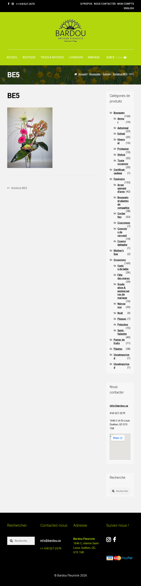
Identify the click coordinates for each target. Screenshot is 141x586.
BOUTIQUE (29, 57)
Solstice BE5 (120, 74)
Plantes (118, 348)
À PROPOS (86, 3)
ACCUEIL (12, 57)
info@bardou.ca (119, 405)
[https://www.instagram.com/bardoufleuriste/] (13, 4)
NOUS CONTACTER (105, 3)
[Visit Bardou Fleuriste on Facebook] (114, 540)
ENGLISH (129, 8)
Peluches (122, 324)
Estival (106, 74)
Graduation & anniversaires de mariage (123, 291)
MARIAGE (94, 57)
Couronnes (123, 222)
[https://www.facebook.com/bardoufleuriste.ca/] (8, 4)
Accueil (82, 74)
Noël (120, 313)
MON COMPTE (125, 3)
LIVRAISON (76, 57)
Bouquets (94, 74)
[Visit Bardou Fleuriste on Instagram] (108, 540)
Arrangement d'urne (121, 188)
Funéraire (119, 179)
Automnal (122, 128)
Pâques (121, 318)
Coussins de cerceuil (122, 232)
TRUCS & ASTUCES (52, 57)
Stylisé (121, 154)
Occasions (120, 260)
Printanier (123, 148)
